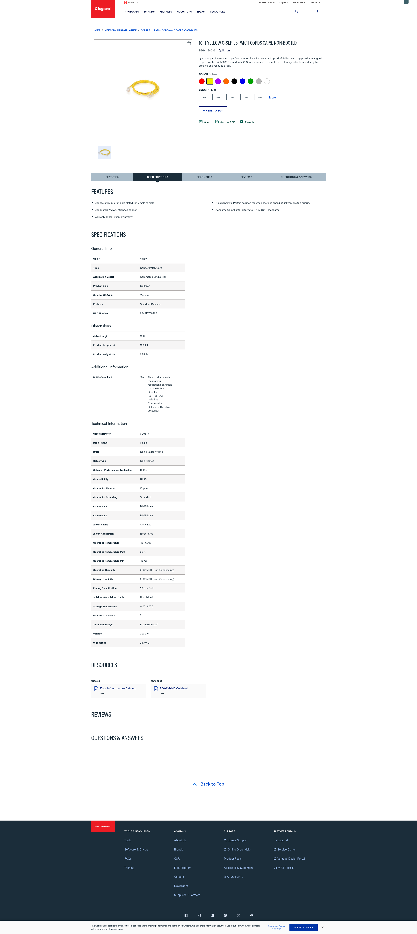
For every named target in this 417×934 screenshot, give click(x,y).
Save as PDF (227, 122)
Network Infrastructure (121, 30)
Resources (204, 177)
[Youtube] (252, 916)
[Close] (323, 927)
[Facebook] (186, 916)
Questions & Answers (296, 177)
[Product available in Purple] (218, 81)
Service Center (286, 849)
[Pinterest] (225, 916)
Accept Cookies (303, 927)
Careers (179, 876)
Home (97, 30)
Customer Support (235, 840)
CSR (177, 858)
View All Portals (284, 867)
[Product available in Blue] (242, 81)
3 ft (232, 97)
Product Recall (233, 858)
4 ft (246, 97)
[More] (272, 97)
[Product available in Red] (202, 81)
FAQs (127, 858)
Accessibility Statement (238, 867)
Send (207, 122)
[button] (189, 42)
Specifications (157, 177)
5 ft (260, 97)
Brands (178, 849)
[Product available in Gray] (259, 81)
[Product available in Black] (234, 81)
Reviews (246, 177)
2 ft (218, 97)
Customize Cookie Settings (276, 927)
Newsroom (181, 886)
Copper (145, 30)
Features (112, 178)
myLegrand (281, 840)
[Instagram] (199, 916)
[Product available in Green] (250, 81)
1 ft (204, 97)
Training (129, 867)
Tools (127, 840)
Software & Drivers (136, 849)
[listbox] (143, 90)
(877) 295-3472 (233, 876)
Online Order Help (239, 849)
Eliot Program (182, 867)
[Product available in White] (267, 81)
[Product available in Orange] (226, 81)
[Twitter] (239, 916)
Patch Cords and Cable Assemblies (176, 30)
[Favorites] (318, 11)
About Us (180, 840)
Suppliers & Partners (187, 895)
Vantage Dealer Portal (291, 858)
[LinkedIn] (212, 916)
